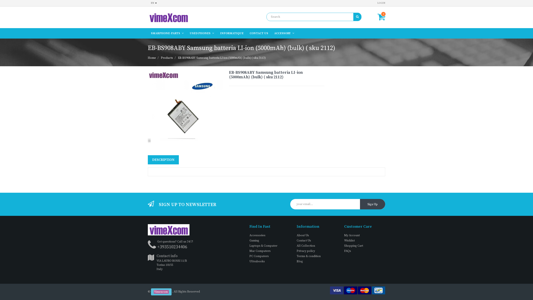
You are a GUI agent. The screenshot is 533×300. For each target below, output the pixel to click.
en (153, 3)
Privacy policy (306, 251)
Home (152, 58)
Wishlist (349, 240)
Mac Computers (260, 251)
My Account (352, 235)
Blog (300, 261)
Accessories (257, 235)
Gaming (254, 240)
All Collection (306, 246)
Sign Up (372, 204)
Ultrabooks (257, 261)
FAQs (347, 251)
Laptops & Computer (263, 246)
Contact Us (304, 240)
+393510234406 (172, 247)
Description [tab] (163, 160)
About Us (303, 235)
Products (167, 58)
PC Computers (259, 256)
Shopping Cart (353, 246)
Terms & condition (309, 256)
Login (381, 3)
